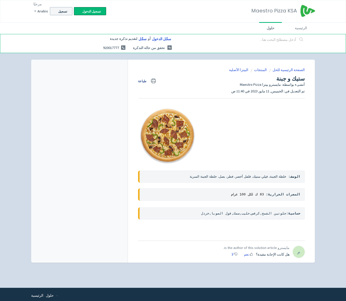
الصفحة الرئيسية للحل (289, 70)
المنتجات (260, 70)
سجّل (143, 39)
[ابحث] (301, 40)
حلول (271, 28)
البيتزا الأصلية (238, 70)
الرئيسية (301, 28)
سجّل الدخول (161, 39)
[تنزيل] (182, 84)
